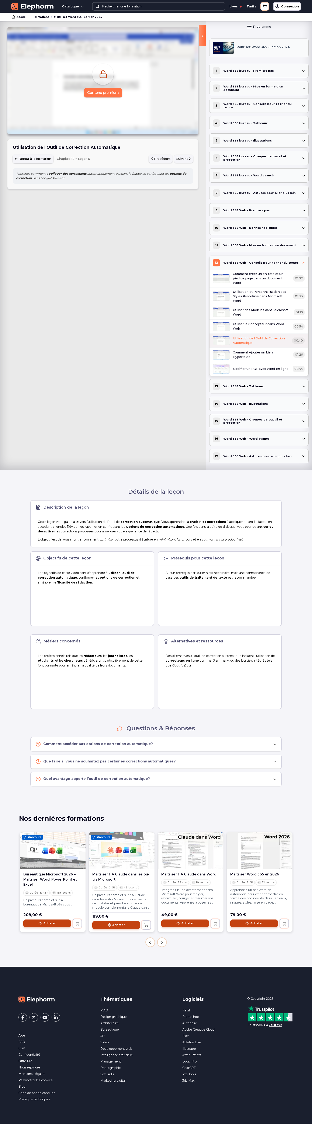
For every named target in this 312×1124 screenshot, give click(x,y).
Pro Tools (189, 1074)
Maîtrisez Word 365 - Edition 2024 (78, 17)
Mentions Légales (31, 1074)
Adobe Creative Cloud (198, 1029)
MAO (104, 1010)
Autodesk (189, 1023)
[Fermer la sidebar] (202, 35)
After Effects (191, 1055)
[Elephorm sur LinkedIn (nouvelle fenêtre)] (56, 1017)
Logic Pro (189, 1061)
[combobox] (158, 6)
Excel (186, 1036)
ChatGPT (188, 1068)
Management (110, 1061)
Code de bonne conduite (36, 1093)
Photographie (110, 1068)
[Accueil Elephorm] (36, 999)
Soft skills (107, 1074)
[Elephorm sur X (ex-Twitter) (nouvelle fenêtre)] (34, 1017)
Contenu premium (103, 93)
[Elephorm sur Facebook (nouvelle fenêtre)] (22, 1017)
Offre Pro (25, 1061)
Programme (262, 27)
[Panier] (264, 6)
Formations (41, 17)
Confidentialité (29, 1055)
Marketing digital (112, 1081)
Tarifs (251, 6)
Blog (21, 1086)
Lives (234, 6)
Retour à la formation (34, 159)
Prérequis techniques (34, 1099)
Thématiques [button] (116, 999)
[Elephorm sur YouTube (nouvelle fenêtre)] (45, 1017)
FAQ (21, 1042)
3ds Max (188, 1081)
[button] (150, 942)
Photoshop (190, 1017)
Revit (186, 1010)
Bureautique (109, 1029)
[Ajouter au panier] (77, 923)
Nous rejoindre (29, 1067)
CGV (21, 1048)
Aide (21, 1035)
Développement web (116, 1049)
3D (102, 1036)
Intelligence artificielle (116, 1055)
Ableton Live (191, 1042)
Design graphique (113, 1017)
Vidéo (104, 1042)
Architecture (109, 1023)
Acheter (49, 923)
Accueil (22, 17)
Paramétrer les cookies (35, 1080)
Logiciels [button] (193, 999)
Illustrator (189, 1049)
